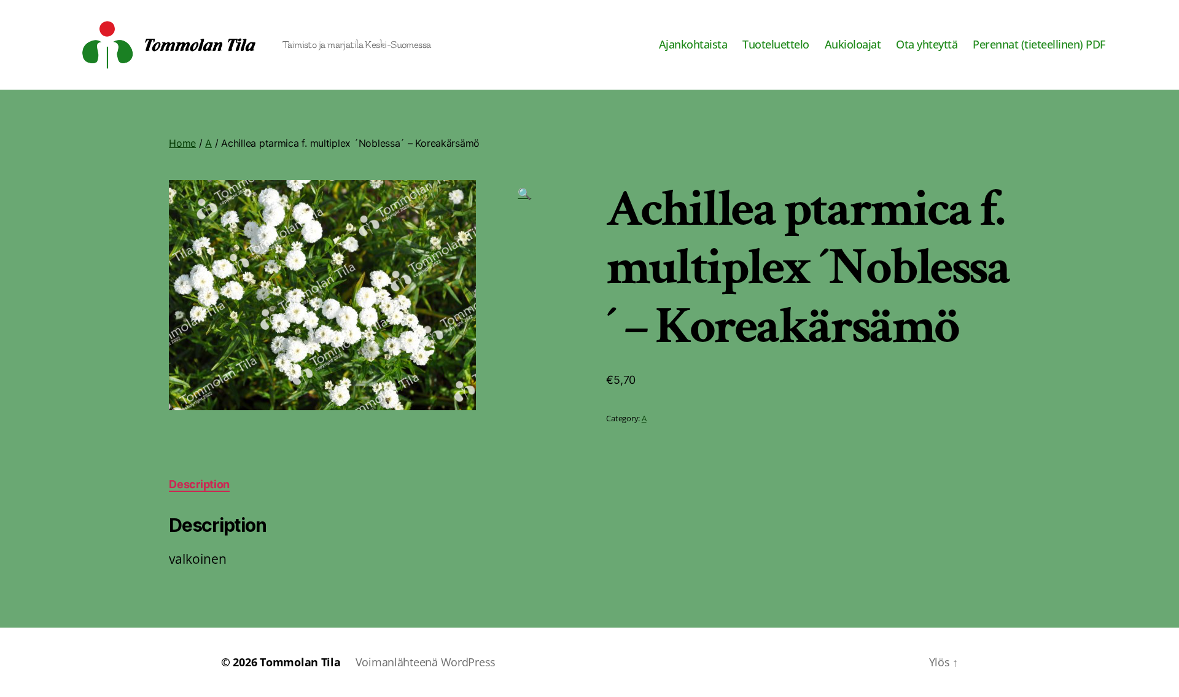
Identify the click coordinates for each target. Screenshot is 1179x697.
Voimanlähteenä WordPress (426, 662)
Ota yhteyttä (926, 45)
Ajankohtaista (693, 45)
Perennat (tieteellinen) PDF (1039, 45)
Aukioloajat (853, 45)
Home (182, 143)
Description (199, 484)
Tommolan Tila (300, 662)
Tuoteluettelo (775, 45)
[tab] (199, 484)
